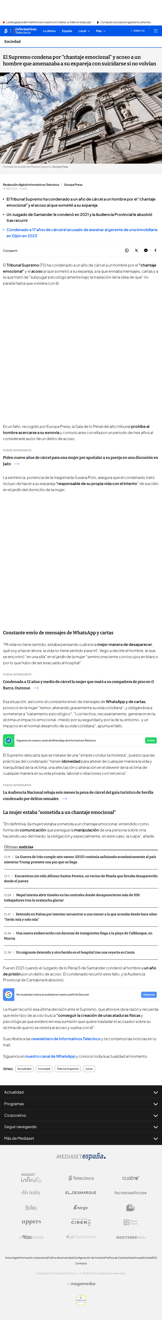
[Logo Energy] (81, 1207)
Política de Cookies (116, 1257)
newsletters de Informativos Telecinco (66, 1038)
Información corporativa (32, 1257)
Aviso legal (11, 1257)
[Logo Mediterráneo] (131, 1237)
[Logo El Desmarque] (81, 1192)
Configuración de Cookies (89, 1257)
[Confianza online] (81, 1304)
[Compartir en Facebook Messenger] (146, 251)
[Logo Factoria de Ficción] (131, 1193)
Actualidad (24, 1069)
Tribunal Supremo (68, 1069)
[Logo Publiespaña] (81, 1237)
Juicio (89, 1069)
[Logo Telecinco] (81, 1178)
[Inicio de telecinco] (5, 31)
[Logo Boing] (31, 1207)
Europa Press (73, 184)
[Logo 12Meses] (131, 1222)
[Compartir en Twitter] (136, 251)
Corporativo (15, 1115)
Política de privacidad (60, 1257)
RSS (154, 1257)
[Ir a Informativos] (25, 31)
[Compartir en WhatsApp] (127, 251)
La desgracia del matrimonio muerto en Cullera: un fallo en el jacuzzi (48, 22)
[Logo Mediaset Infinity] (31, 1178)
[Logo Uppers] (31, 1222)
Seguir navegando (20, 1126)
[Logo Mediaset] (81, 1159)
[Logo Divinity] (31, 1193)
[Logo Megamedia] (83, 1284)
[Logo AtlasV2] (31, 1237)
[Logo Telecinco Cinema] (81, 1222)
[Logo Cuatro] (130, 1178)
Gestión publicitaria (140, 1257)
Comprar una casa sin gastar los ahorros (125, 22)
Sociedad (12, 41)
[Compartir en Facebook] (155, 251)
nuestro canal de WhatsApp (50, 1056)
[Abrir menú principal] (156, 31)
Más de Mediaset (19, 1138)
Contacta (81, 1263)
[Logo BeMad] (130, 1207)
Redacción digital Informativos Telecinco (31, 184)
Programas (14, 1103)
